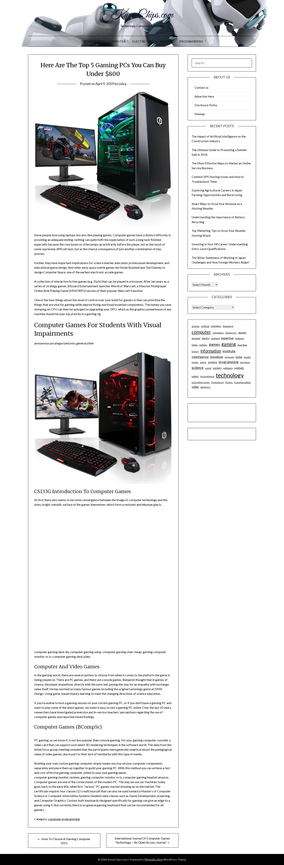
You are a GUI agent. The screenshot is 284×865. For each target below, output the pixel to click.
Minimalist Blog (154, 859)
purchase (245, 362)
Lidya (122, 84)
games (214, 344)
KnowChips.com (142, 15)
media (247, 357)
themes (229, 382)
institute (229, 351)
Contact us (201, 87)
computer (201, 332)
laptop (239, 357)
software (228, 368)
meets (195, 362)
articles (196, 326)
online (203, 362)
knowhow (216, 357)
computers (218, 332)
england (215, 338)
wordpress (205, 387)
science (197, 367)
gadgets (203, 345)
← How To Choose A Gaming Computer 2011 (64, 841)
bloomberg (228, 326)
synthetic (239, 368)
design (242, 332)
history (195, 351)
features (239, 338)
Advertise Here (204, 96)
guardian (242, 344)
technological (207, 376)
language (229, 357)
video (195, 386)
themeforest (217, 382)
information (211, 350)
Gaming (166, 41)
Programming (191, 41)
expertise (227, 338)
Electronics (142, 41)
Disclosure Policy (206, 105)
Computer (117, 41)
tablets (195, 376)
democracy (231, 332)
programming (229, 362)
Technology (91, 41)
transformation (242, 382)
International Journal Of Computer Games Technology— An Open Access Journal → (142, 840)
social (208, 368)
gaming (228, 344)
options (212, 362)
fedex (195, 344)
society (217, 368)
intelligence (200, 357)
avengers (216, 326)
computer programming (64, 819)
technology (230, 375)
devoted (196, 338)
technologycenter (201, 382)
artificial (205, 326)
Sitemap (200, 114)
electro (205, 338)
